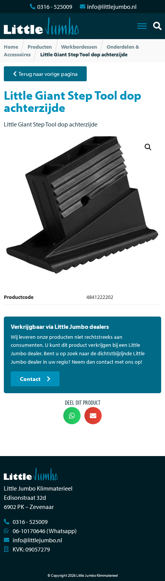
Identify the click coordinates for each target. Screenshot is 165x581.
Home (11, 46)
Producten (40, 46)
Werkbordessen (79, 46)
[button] (157, 26)
